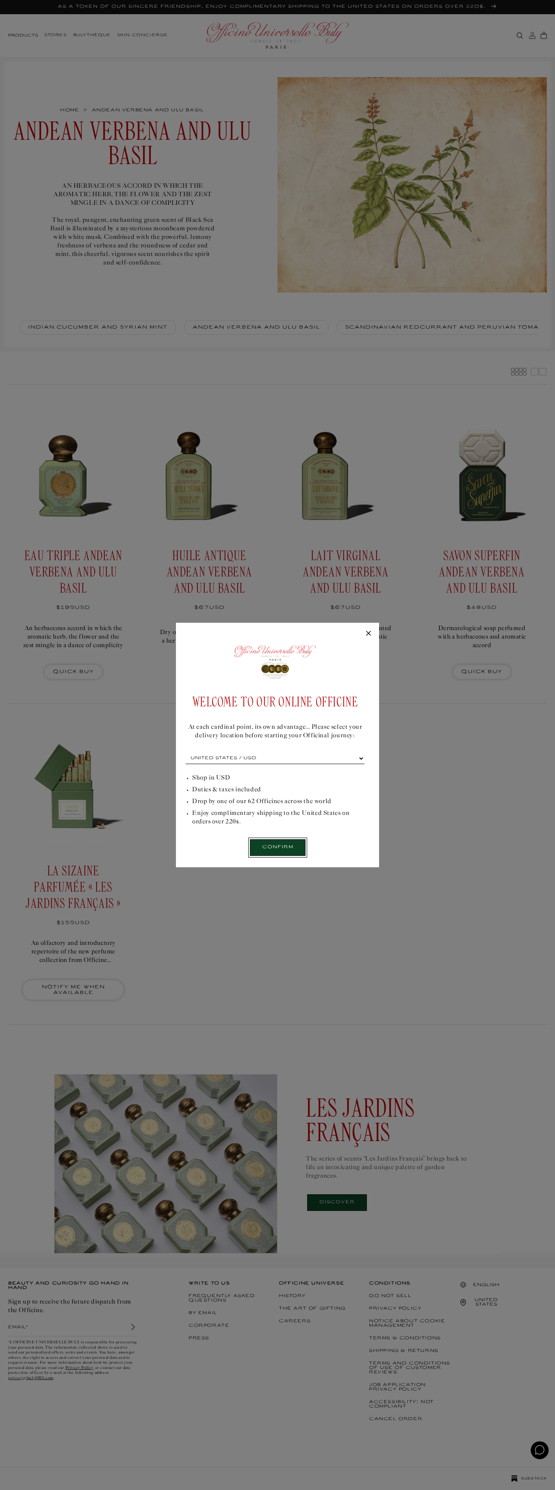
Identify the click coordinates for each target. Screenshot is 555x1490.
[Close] (368, 633)
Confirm (277, 847)
